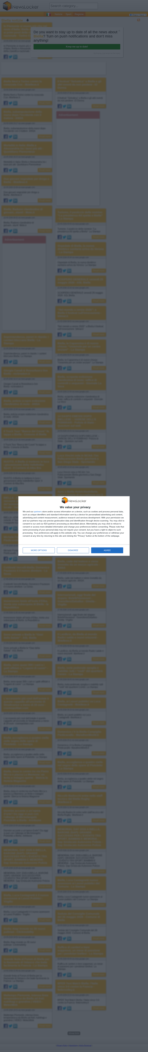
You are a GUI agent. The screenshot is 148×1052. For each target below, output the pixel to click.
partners (38, 512)
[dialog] (74, 526)
